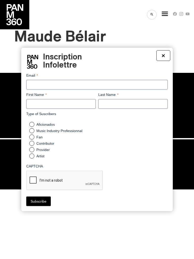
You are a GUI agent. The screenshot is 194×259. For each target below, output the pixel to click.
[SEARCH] (151, 14)
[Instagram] (181, 15)
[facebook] (175, 15)
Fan (39, 137)
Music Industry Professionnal (59, 131)
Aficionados (45, 124)
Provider (43, 150)
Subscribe (38, 201)
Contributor (45, 143)
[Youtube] (187, 15)
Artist (40, 156)
